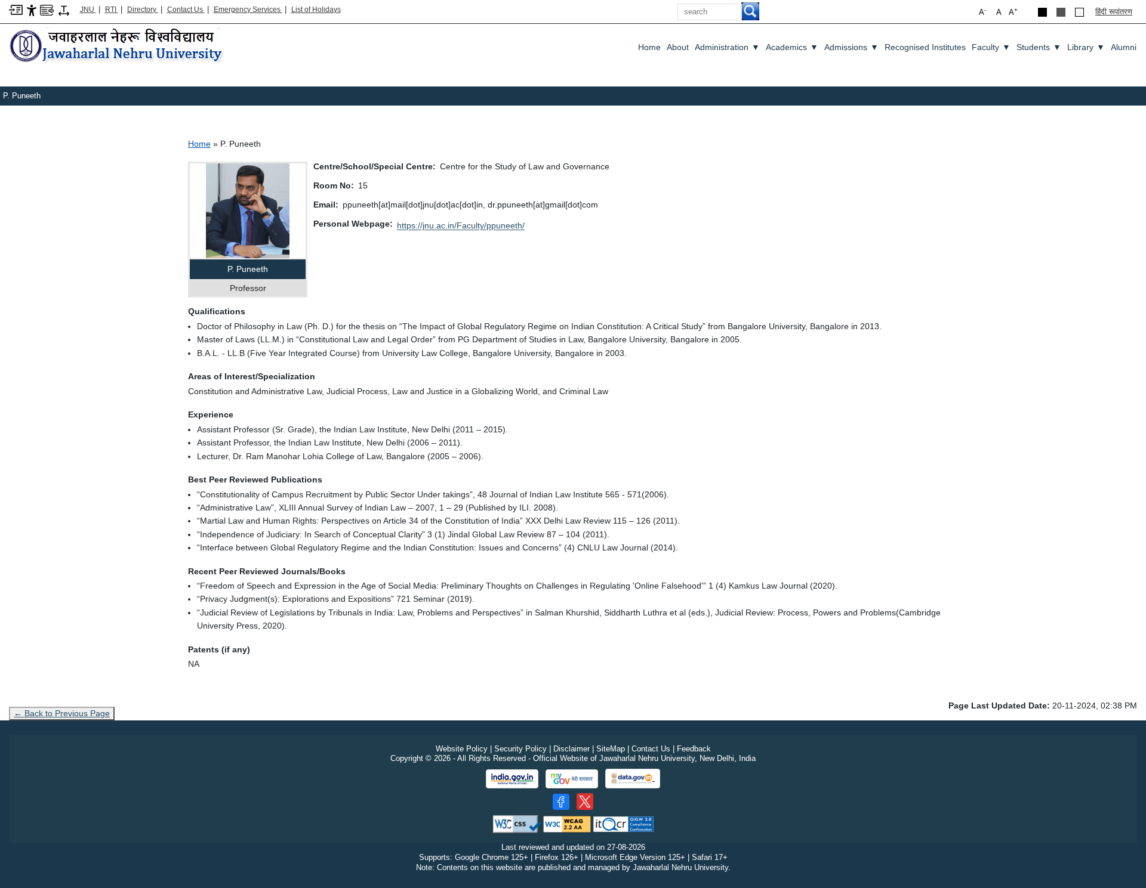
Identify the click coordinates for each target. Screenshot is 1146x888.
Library (1086, 47)
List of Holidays (316, 9)
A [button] (1013, 12)
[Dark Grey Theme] (1060, 12)
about (678, 47)
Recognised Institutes (925, 47)
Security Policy (520, 748)
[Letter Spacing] (64, 9)
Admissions (851, 47)
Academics (792, 47)
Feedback (694, 748)
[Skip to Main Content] (16, 9)
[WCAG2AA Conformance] (567, 823)
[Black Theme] (1042, 12)
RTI (111, 9)
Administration (727, 47)
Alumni (1123, 47)
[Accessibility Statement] (31, 9)
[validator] (517, 823)
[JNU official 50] (585, 801)
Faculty (991, 47)
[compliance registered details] (623, 823)
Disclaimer (571, 748)
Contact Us (186, 9)
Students (1038, 47)
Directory (142, 9)
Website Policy (462, 748)
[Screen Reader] (47, 9)
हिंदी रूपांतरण (1113, 11)
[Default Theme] (1079, 12)
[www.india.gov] (512, 778)
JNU (88, 9)
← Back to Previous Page (62, 713)
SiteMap (610, 748)
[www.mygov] (572, 778)
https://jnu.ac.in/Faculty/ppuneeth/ (461, 225)
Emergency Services (248, 9)
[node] (117, 46)
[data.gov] (632, 778)
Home (649, 47)
